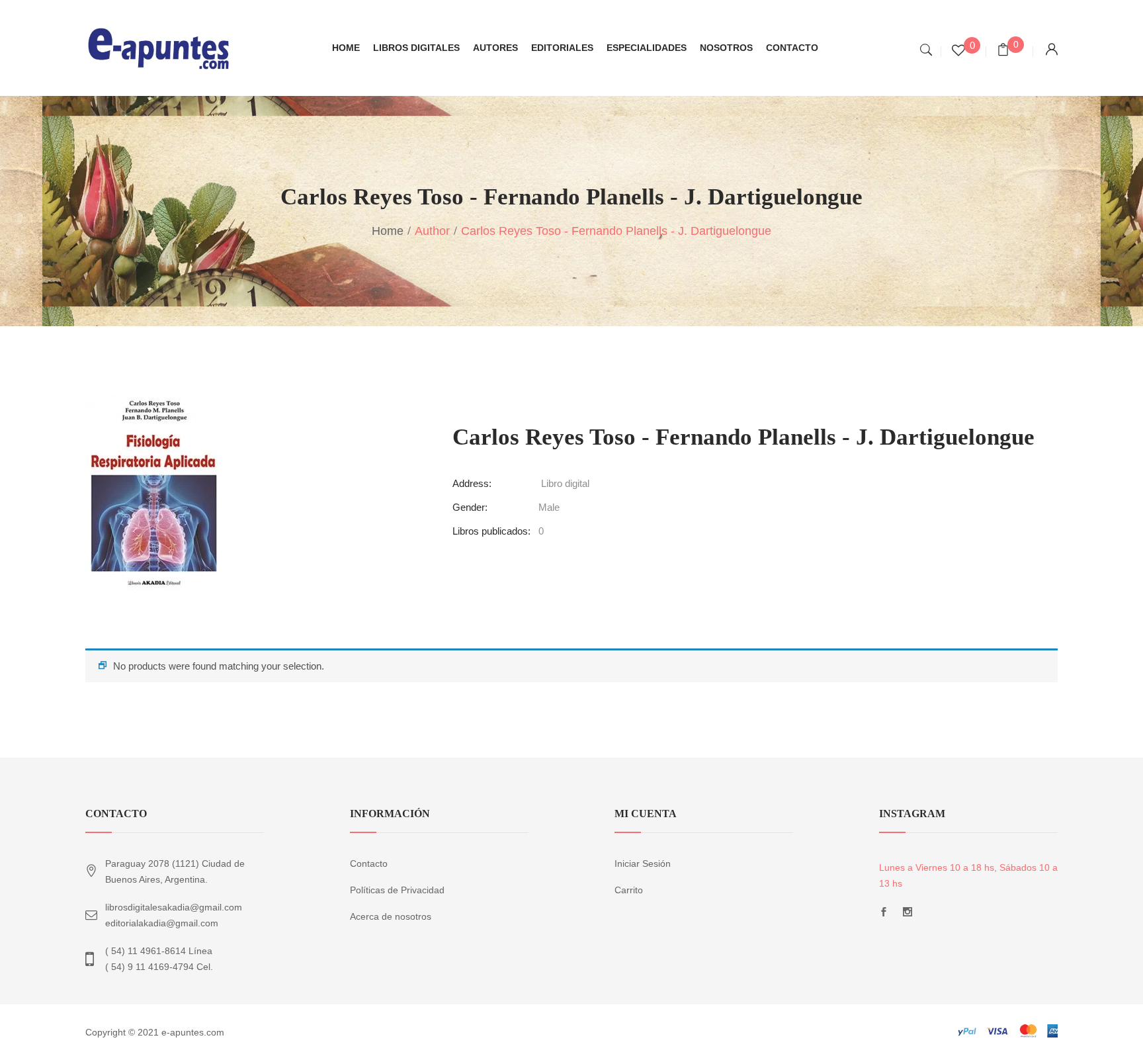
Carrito (628, 890)
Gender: (469, 507)
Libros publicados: (491, 531)
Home (387, 231)
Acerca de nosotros (390, 916)
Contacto (369, 863)
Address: (471, 483)
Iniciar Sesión (642, 863)
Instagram (907, 915)
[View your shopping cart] (1003, 51)
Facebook (883, 915)
